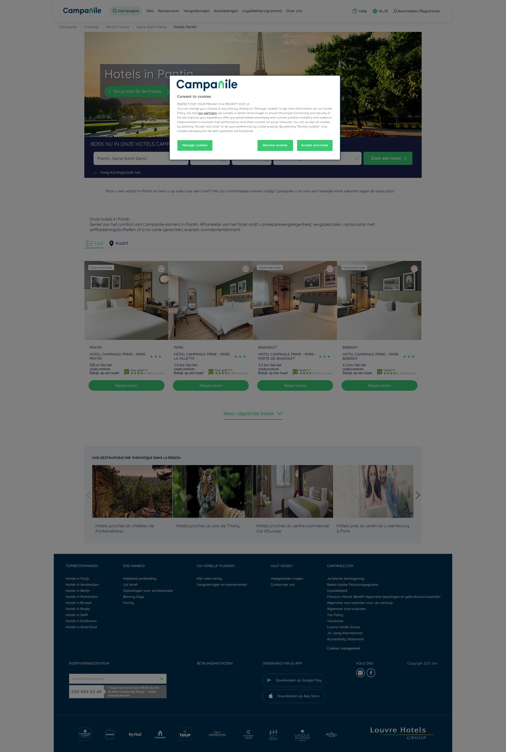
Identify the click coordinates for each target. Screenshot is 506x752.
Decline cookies (275, 145)
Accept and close (314, 145)
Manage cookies (195, 145)
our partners (207, 113)
